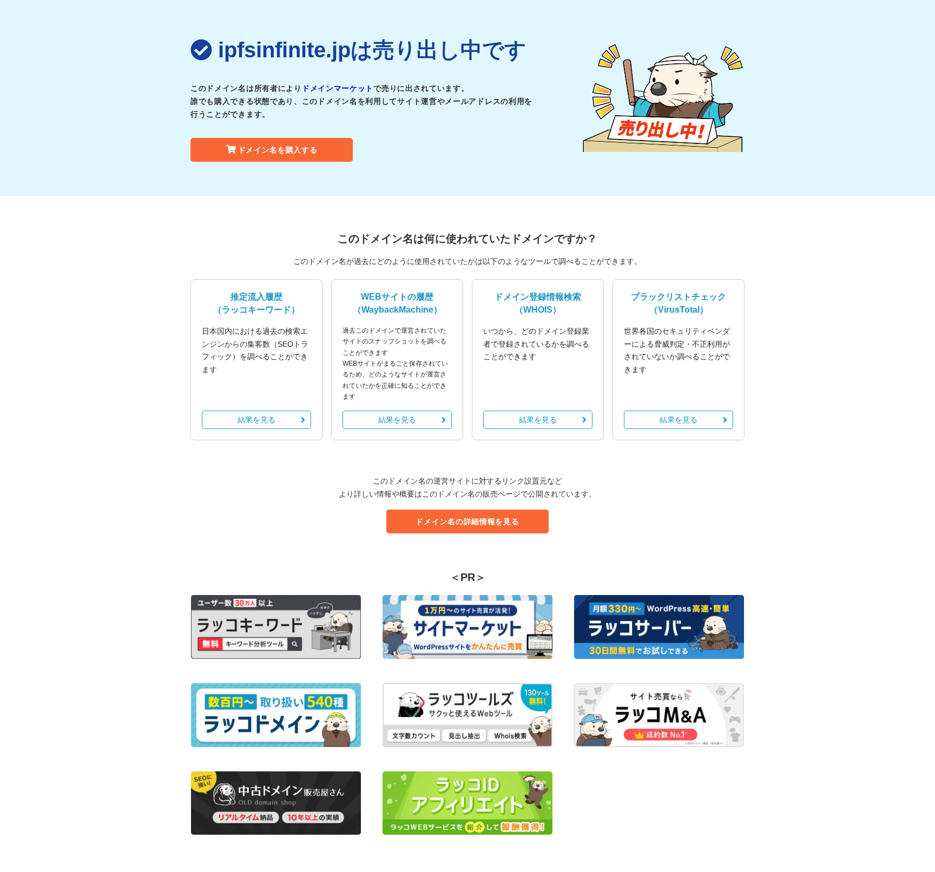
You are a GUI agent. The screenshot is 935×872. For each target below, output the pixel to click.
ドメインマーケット (337, 88)
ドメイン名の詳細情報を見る (467, 521)
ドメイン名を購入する (278, 150)
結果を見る (256, 419)
